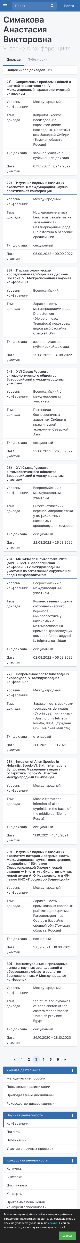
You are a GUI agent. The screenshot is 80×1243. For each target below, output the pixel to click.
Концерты (14, 1194)
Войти (69, 6)
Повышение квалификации (28, 1087)
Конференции (17, 1123)
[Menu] (5, 5)
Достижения (17, 1185)
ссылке (53, 1223)
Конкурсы (14, 1168)
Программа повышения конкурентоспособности (27, 1204)
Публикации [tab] (38, 59)
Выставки (14, 1177)
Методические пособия (26, 1078)
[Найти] (52, 5)
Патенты (13, 1132)
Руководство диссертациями (31, 1103)
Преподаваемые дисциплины (30, 1095)
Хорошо (67, 1235)
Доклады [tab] (14, 59)
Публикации (16, 1140)
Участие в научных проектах (30, 1148)
